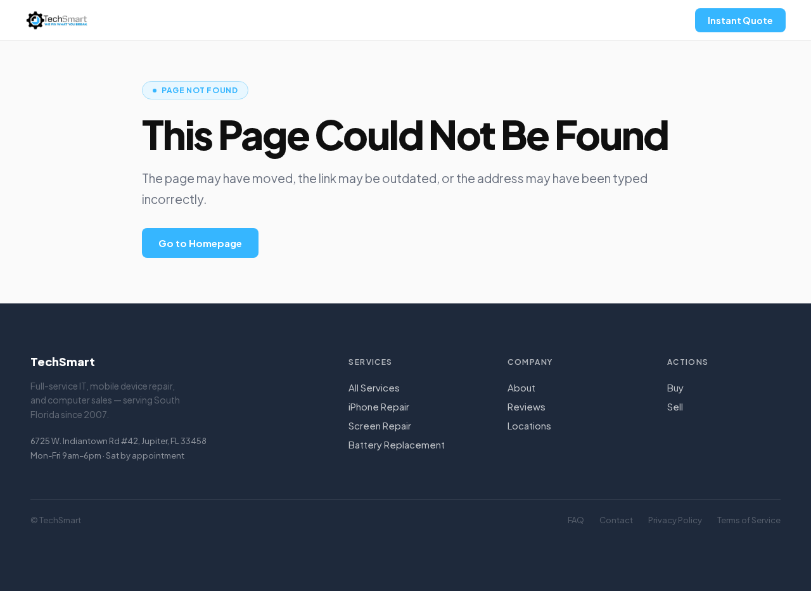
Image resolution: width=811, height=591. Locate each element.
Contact (616, 520)
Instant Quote (740, 20)
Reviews (527, 406)
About (521, 387)
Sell (675, 406)
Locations (529, 425)
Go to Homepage (200, 243)
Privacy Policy (675, 520)
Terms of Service (749, 520)
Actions (688, 362)
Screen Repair (379, 425)
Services (370, 362)
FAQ (576, 520)
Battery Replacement (396, 444)
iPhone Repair (378, 406)
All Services (374, 387)
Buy (675, 387)
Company (530, 362)
